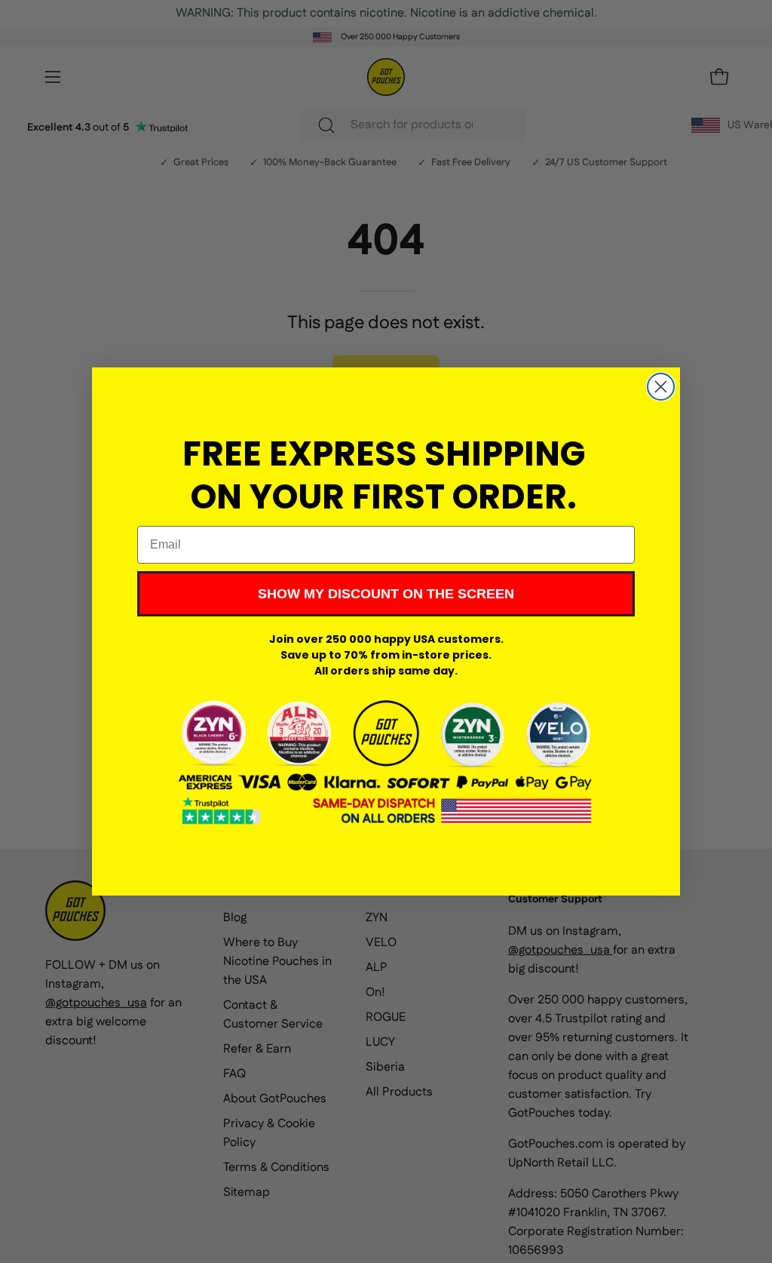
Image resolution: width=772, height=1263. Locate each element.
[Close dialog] (661, 386)
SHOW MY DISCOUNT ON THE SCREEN (386, 593)
